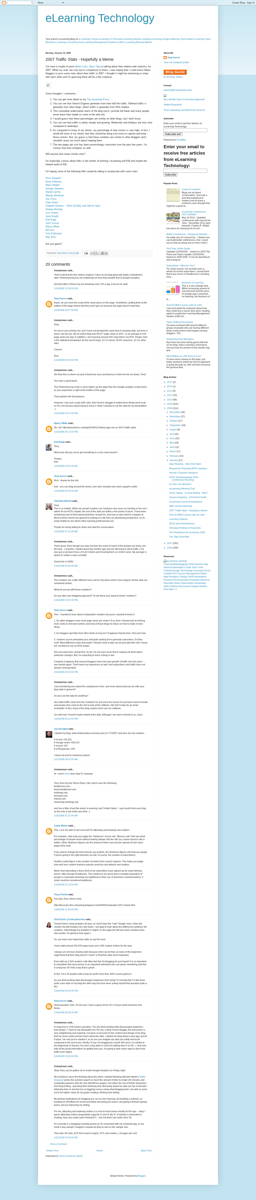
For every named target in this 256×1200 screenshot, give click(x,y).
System (203, 586)
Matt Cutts (82, 66)
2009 (170, 404)
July (172, 434)
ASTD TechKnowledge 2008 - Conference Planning (184, 478)
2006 (170, 547)
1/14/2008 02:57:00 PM (66, 310)
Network (174, 586)
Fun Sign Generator (179, 536)
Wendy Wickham (55, 195)
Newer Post (52, 1150)
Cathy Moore (61, 825)
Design (176, 570)
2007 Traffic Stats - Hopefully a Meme (188, 510)
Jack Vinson (52, 223)
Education (169, 583)
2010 (170, 399)
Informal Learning (142, 39)
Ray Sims (51, 237)
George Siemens (55, 188)
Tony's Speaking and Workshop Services (184, 110)
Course (182, 573)
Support (195, 586)
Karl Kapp (51, 219)
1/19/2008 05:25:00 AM (66, 1012)
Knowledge (200, 583)
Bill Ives (50, 230)
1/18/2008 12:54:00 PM (66, 909)
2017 (170, 382)
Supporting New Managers (180, 339)
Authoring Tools (178, 39)
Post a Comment (58, 1144)
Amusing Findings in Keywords (185, 528)
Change (183, 576)
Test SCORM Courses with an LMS (184, 305)
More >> (173, 589)
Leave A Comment (191, 189)
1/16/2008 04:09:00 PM (66, 672)
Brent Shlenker (54, 181)
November (175, 416)
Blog (175, 564)
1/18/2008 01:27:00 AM (66, 815)
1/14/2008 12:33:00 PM (66, 288)
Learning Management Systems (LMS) (104, 42)
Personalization (181, 580)
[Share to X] (99, 253)
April (172, 447)
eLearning (198, 570)
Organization (187, 583)
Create (187, 567)
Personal (168, 580)
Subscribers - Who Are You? (180, 265)
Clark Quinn (52, 202)
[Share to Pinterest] (106, 253)
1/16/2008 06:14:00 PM (66, 718)
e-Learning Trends (88, 39)
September (175, 425)
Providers (174, 576)
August (173, 429)
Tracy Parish (60, 894)
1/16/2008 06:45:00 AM (66, 566)
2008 (170, 408)
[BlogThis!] (95, 253)
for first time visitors (173, 77)
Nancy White (52, 226)
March (173, 451)
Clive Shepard (53, 178)
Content (168, 573)
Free (166, 589)
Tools (194, 567)
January (174, 460)
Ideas (177, 583)
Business (205, 580)
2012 (170, 391)
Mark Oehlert (53, 185)
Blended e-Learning (56, 42)
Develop (198, 564)
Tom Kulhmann (54, 233)
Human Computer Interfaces (183, 472)
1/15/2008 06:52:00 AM (66, 491)
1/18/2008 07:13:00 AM (66, 884)
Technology (186, 570)
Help (205, 564)
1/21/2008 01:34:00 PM (66, 1137)
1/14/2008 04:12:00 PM (66, 432)
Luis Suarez (52, 212)
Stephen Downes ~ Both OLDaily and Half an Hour (73, 205)
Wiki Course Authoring (180, 506)
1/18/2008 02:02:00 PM (66, 990)
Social (207, 570)
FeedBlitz (181, 140)
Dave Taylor (95, 66)
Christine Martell (63, 501)
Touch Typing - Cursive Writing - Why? (188, 493)
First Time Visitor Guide (178, 248)
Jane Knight (52, 216)
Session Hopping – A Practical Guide (188, 497)
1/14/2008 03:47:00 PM (66, 413)
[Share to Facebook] (103, 253)
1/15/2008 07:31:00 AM (66, 531)
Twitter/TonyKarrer (173, 104)
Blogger (142, 1176)
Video (167, 586)
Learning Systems (178, 519)
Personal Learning (122, 39)
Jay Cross (51, 198)
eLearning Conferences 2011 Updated (194, 213)
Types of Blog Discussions (179, 322)
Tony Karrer (62, 253)
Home (100, 1150)
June (172, 438)
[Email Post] (85, 253)
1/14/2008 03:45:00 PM (66, 360)
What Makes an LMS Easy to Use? (183, 356)
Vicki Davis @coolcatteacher (69, 919)
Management (193, 573)
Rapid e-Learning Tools (198, 39)
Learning (168, 564)
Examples (195, 580)
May (172, 442)
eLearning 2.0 (105, 39)
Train (200, 567)
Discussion (184, 586)
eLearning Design (160, 39)
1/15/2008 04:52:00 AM (66, 466)
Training (168, 570)
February (174, 456)
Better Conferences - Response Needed (186, 234)
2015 (170, 386)
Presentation (200, 576)
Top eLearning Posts (98, 99)
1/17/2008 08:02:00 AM (66, 759)
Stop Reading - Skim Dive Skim (185, 464)
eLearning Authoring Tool (182, 488)
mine (67, 773)
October (174, 421)
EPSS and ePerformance (182, 523)
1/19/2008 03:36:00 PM (66, 1056)
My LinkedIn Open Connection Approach (184, 99)
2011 (170, 395)
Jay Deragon (61, 729)
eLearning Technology (100, 18)
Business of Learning (192, 282)
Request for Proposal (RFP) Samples (188, 468)
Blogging (183, 564)
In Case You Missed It (180, 484)
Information (178, 567)
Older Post (146, 1150)
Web (166, 576)
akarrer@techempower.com (178, 90)
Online (203, 573)
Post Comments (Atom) (71, 1156)
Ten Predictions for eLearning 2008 (187, 532)
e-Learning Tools (75, 42)
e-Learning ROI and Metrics (138, 42)
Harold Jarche (53, 191)
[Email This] (92, 253)
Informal (168, 567)
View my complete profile (176, 62)
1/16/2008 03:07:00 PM (66, 600)
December (175, 412)
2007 (170, 543)
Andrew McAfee (54, 209)
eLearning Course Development (185, 501)
